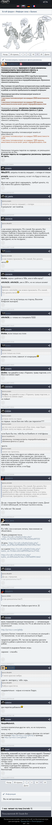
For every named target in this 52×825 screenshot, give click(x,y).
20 (41, 54)
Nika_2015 (9, 521)
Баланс (33, 11)
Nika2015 (9, 478)
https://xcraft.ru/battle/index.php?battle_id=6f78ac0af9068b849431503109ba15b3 (20, 544)
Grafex (8, 251)
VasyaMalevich (12, 64)
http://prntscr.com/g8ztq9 (15, 737)
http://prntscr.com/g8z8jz (12, 629)
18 (33, 54)
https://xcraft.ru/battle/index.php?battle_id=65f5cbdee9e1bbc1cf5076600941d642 (21, 556)
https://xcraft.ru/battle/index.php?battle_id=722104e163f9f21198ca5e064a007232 (20, 537)
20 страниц (14, 54)
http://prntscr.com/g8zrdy (22, 735)
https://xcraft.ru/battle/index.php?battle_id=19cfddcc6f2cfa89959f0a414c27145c (20, 550)
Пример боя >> (25, 821)
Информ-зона (22, 11)
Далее (47, 54)
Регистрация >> (38, 821)
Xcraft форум (8, 11)
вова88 (11, 668)
